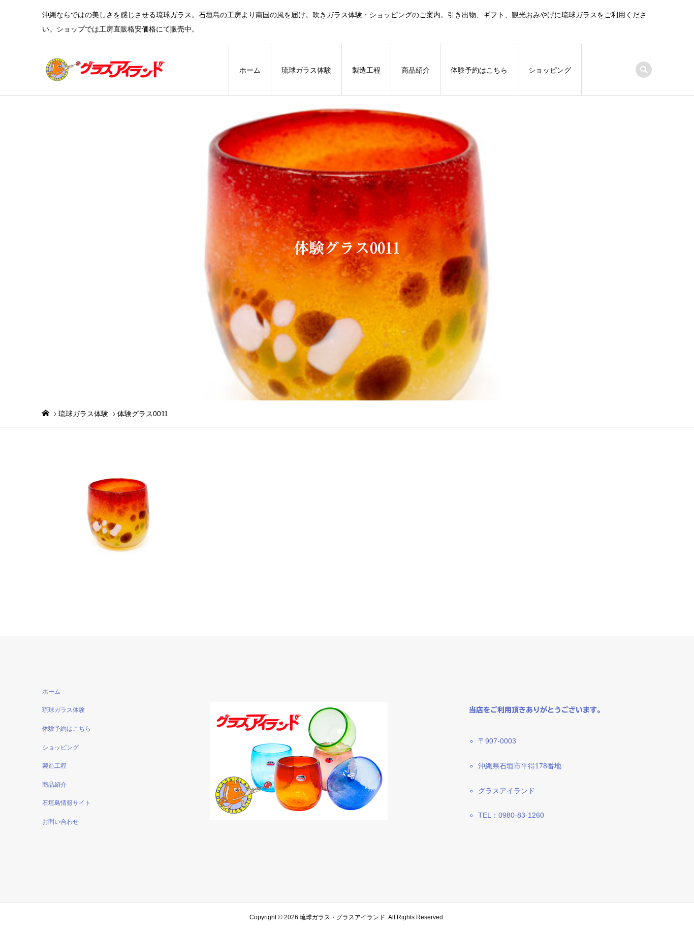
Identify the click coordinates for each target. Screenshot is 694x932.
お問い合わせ (60, 821)
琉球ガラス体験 (306, 70)
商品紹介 (415, 70)
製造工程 (366, 70)
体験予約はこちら (479, 70)
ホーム (250, 70)
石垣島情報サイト (66, 802)
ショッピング (549, 70)
